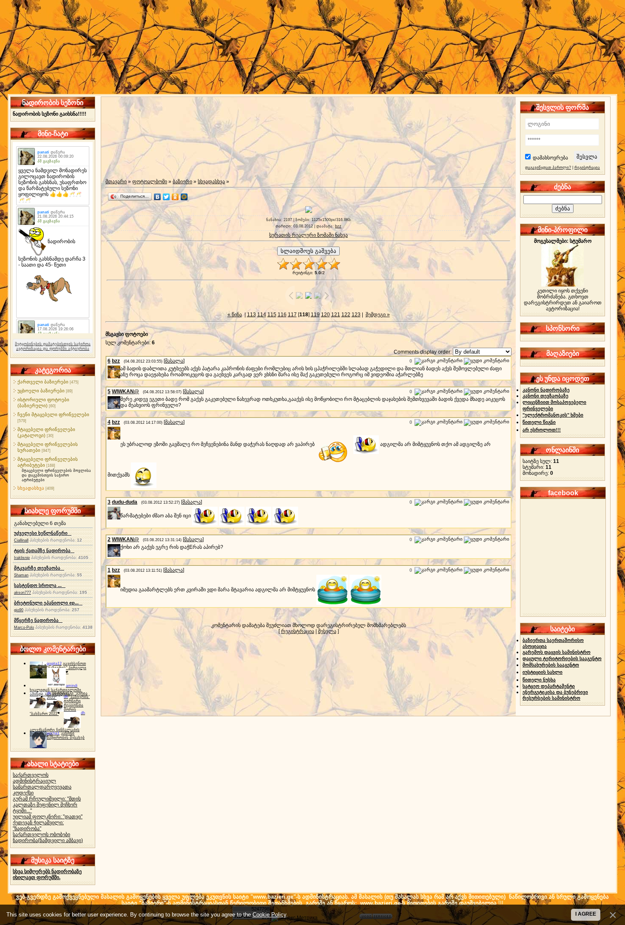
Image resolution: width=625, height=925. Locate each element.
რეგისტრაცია (297, 631)
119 (315, 315)
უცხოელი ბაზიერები (41, 390)
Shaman (21, 575)
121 (335, 315)
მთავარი (116, 181)
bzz (338, 226)
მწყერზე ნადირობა (38, 620)
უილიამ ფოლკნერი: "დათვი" (47, 817)
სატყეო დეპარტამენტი (549, 686)
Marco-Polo (24, 627)
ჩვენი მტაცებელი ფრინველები (53, 414)
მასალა (174, 361)
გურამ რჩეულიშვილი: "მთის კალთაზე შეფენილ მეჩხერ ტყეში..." (47, 805)
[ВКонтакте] (157, 196)
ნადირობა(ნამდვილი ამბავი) (48, 840)
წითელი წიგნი (539, 422)
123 (356, 315)
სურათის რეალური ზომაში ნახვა (308, 235)
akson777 (22, 592)
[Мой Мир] (184, 196)
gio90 (18, 610)
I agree (585, 914)
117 (292, 315)
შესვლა (327, 631)
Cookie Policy (269, 914)
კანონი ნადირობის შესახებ (66, 735)
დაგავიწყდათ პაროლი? (548, 167)
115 (271, 315)
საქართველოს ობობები (41, 834)
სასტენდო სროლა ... (39, 585)
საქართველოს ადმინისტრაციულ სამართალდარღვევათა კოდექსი (42, 784)
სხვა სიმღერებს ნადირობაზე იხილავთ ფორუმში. (47, 874)
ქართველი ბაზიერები (42, 381)
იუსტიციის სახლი (542, 672)
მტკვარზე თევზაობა (39, 567)
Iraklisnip (22, 558)
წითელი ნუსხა (539, 679)
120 (325, 315)
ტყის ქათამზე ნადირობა (44, 550)
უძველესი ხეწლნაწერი (42, 533)
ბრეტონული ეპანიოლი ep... (48, 602)
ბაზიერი (182, 181)
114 (261, 315)
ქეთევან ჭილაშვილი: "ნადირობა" (38, 825)
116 (282, 315)
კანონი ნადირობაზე (546, 389)
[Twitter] (166, 196)
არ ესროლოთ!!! (542, 429)
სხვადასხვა (30, 488)
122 (345, 315)
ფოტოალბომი (149, 181)
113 (251, 315)
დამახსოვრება (550, 158)
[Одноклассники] (175, 196)
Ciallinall (21, 540)
